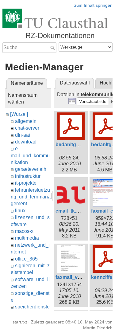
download (25, 141)
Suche (53, 47)
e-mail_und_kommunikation (30, 155)
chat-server (27, 128)
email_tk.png (70, 211)
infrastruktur (27, 176)
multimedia (27, 238)
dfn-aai (22, 135)
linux (20, 210)
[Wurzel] (19, 114)
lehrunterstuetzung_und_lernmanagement (31, 196)
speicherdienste (32, 306)
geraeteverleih (30, 169)
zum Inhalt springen (93, 5)
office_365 (26, 258)
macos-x (24, 231)
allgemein (25, 121)
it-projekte (25, 183)
